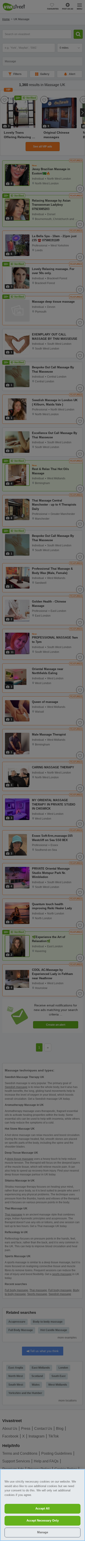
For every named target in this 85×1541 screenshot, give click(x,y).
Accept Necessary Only (43, 1520)
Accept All (42, 1508)
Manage (42, 1532)
